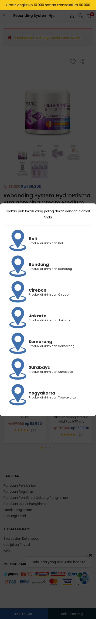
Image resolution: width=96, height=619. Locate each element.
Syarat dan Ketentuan (21, 538)
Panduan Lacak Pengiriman (25, 503)
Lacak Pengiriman (17, 509)
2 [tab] (46, 448)
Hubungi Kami (14, 516)
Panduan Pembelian (19, 485)
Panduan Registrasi (18, 491)
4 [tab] (54, 448)
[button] (89, 16)
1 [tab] (42, 448)
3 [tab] (50, 448)
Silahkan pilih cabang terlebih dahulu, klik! (48, 37)
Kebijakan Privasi (16, 544)
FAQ (6, 550)
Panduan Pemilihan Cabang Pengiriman (35, 497)
